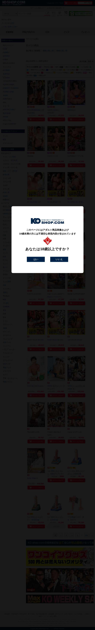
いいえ (59, 259)
